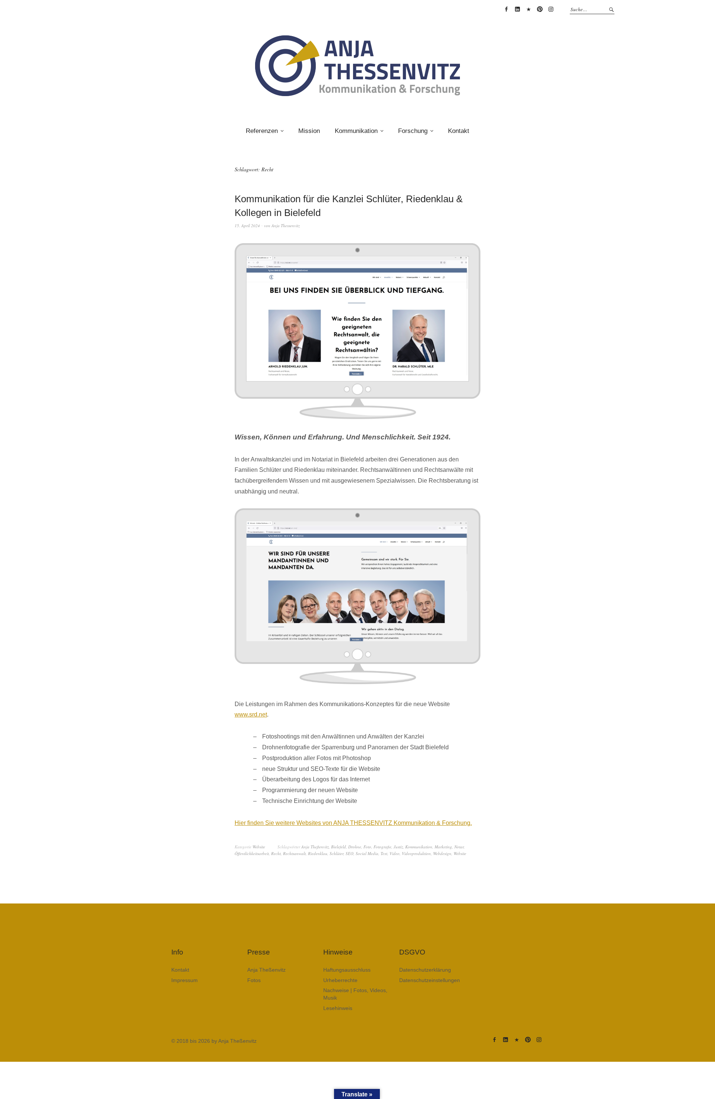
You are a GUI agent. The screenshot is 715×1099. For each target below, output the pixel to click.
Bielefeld (338, 846)
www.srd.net (251, 714)
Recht (276, 853)
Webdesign (442, 853)
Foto (367, 846)
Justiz (398, 846)
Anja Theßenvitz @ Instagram (550, 9)
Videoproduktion (416, 853)
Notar (459, 846)
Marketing (443, 846)
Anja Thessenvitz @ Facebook (506, 9)
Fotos (254, 980)
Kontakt (458, 130)
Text (384, 853)
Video (395, 853)
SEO (349, 853)
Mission (309, 130)
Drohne (354, 846)
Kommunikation (356, 130)
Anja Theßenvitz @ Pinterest (539, 9)
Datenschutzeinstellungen (429, 980)
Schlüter (336, 853)
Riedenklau (317, 853)
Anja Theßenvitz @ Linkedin (517, 9)
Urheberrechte (340, 980)
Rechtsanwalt (294, 853)
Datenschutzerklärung (425, 970)
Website (258, 846)
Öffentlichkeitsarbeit (252, 853)
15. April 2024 (247, 225)
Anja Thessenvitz (285, 225)
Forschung (413, 130)
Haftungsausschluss (347, 970)
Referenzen (262, 130)
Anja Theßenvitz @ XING (528, 9)
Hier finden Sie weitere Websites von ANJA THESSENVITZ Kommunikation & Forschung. (353, 823)
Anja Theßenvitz (315, 846)
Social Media (367, 853)
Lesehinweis (337, 1008)
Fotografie (382, 846)
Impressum (184, 980)
